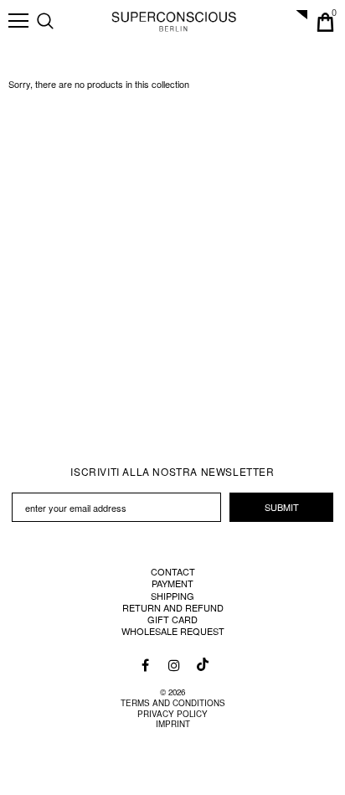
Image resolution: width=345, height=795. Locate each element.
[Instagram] (173, 664)
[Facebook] (146, 664)
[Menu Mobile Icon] (18, 21)
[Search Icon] (62, 21)
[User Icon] (296, 22)
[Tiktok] (201, 660)
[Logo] (174, 21)
